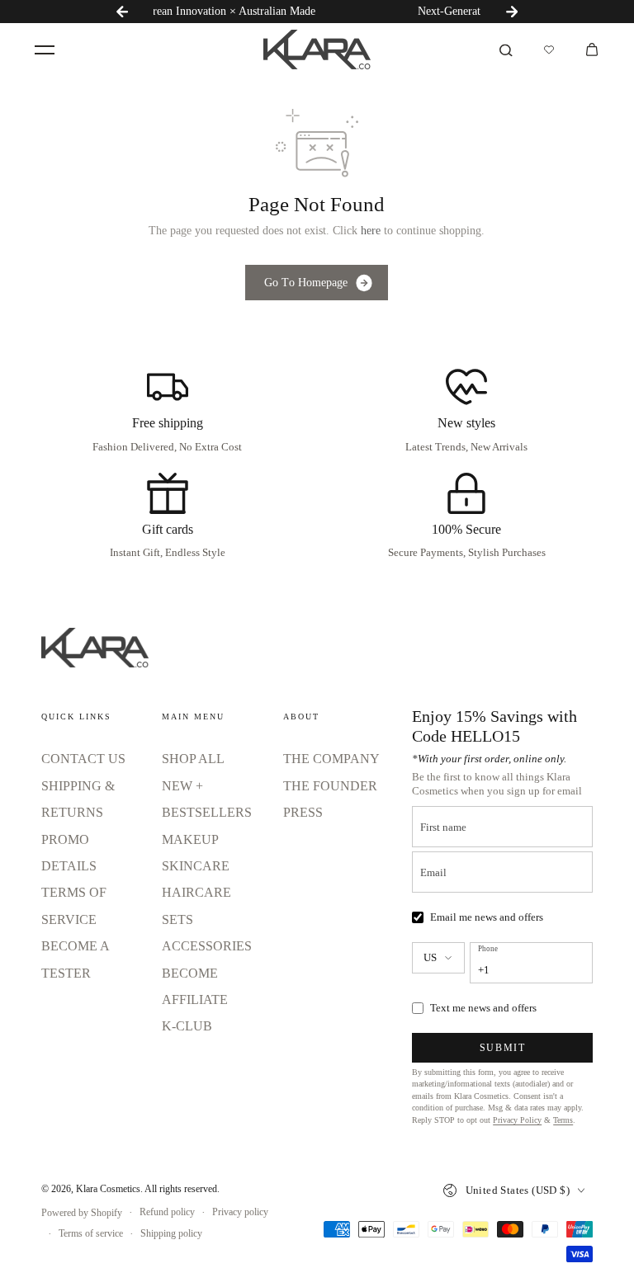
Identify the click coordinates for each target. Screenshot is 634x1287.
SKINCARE (195, 866)
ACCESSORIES (207, 946)
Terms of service (91, 1233)
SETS (177, 919)
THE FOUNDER (330, 786)
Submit (503, 1048)
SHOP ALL (193, 759)
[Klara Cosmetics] (317, 49)
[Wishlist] (549, 49)
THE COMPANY (331, 759)
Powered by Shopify (81, 1213)
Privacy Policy (517, 1119)
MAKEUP (190, 839)
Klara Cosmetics (108, 1189)
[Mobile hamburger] (44, 49)
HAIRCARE (196, 892)
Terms (563, 1119)
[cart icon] (592, 49)
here (371, 230)
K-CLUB (187, 1026)
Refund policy (167, 1212)
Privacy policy (240, 1212)
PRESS (303, 812)
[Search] (506, 49)
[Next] (512, 11)
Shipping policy (171, 1233)
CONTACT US (83, 759)
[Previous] (122, 11)
